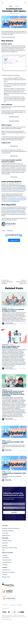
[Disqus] (14, 262)
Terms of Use (5, 604)
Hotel (3, 550)
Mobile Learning (6, 535)
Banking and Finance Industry (9, 547)
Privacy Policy (12, 604)
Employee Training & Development (11, 528)
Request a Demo (14, 240)
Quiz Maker (5, 564)
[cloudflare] (14, 612)
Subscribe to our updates (8, 572)
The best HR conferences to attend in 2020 (14, 210)
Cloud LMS (4, 555)
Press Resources (6, 570)
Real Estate (5, 545)
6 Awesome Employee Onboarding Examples (14, 199)
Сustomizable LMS (6, 562)
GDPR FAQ (19, 604)
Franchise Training (6, 540)
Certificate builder (6, 560)
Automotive (5, 543)
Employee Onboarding (7, 530)
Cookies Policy (5, 608)
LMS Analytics (5, 557)
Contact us (4, 574)
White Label (5, 533)
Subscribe (14, 512)
